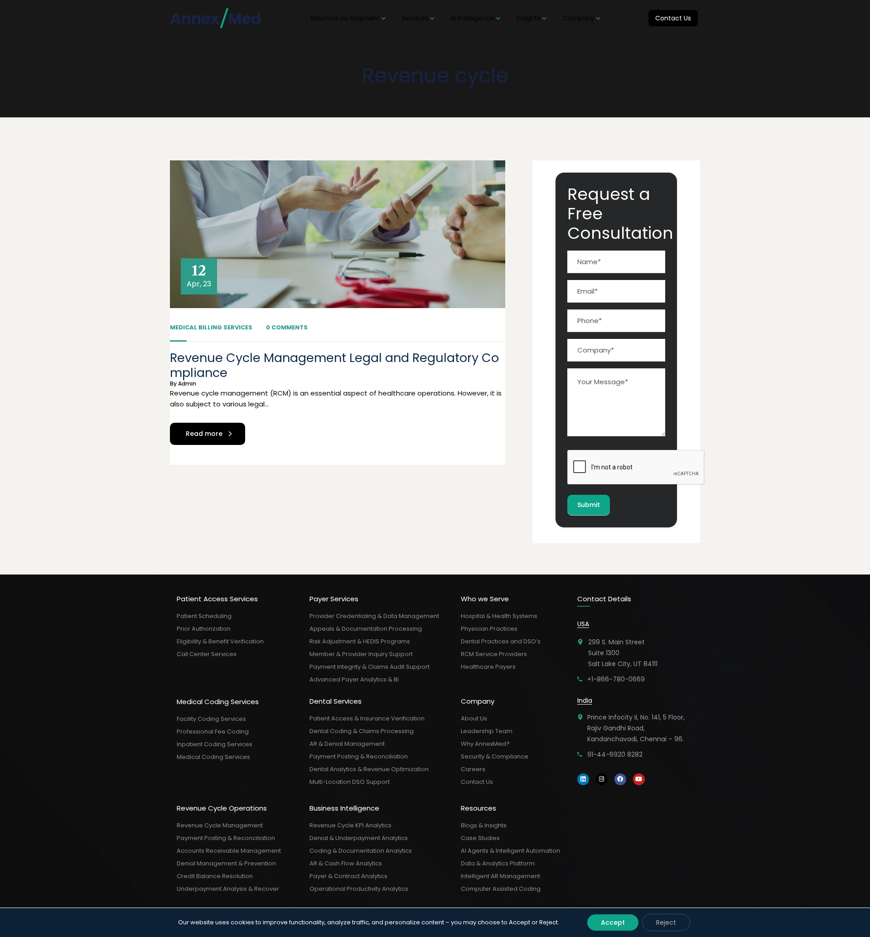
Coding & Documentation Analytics (360, 850)
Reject (666, 922)
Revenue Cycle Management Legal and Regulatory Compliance (334, 365)
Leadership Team (486, 731)
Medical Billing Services (211, 327)
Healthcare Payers (488, 666)
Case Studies (480, 838)
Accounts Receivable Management (229, 850)
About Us (474, 718)
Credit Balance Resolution (215, 876)
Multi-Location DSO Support (349, 782)
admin (187, 383)
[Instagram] (602, 779)
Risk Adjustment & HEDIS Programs (359, 641)
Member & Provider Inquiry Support (361, 654)
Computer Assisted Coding (501, 888)
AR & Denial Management (347, 743)
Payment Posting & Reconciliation (226, 838)
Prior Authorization (204, 628)
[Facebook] (620, 779)
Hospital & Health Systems (499, 616)
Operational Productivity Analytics (358, 888)
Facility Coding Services (211, 719)
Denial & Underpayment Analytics (358, 838)
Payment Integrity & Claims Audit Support (369, 666)
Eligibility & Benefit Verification (220, 641)
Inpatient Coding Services (214, 744)
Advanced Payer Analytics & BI (354, 679)
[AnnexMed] (216, 18)
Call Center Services (207, 654)
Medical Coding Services (213, 757)
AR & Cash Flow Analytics (345, 863)
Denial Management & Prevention (226, 863)
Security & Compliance (494, 756)
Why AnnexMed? (485, 743)
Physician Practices (489, 628)
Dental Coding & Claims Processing (361, 731)
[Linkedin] (583, 779)
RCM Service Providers (494, 654)
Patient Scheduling (204, 616)
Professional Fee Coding (213, 731)
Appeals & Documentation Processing (365, 628)
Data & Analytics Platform (498, 863)
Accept (613, 922)
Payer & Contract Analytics (348, 876)
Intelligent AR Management (500, 876)
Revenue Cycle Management (220, 825)
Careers (473, 769)
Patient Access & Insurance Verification (367, 718)
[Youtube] (639, 779)
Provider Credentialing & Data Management (374, 616)
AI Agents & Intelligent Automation (510, 850)
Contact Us (477, 782)
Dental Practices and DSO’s (501, 641)
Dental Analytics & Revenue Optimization (369, 769)
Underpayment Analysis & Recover (228, 888)
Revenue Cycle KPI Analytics (350, 825)
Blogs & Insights (484, 825)
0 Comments (287, 327)
